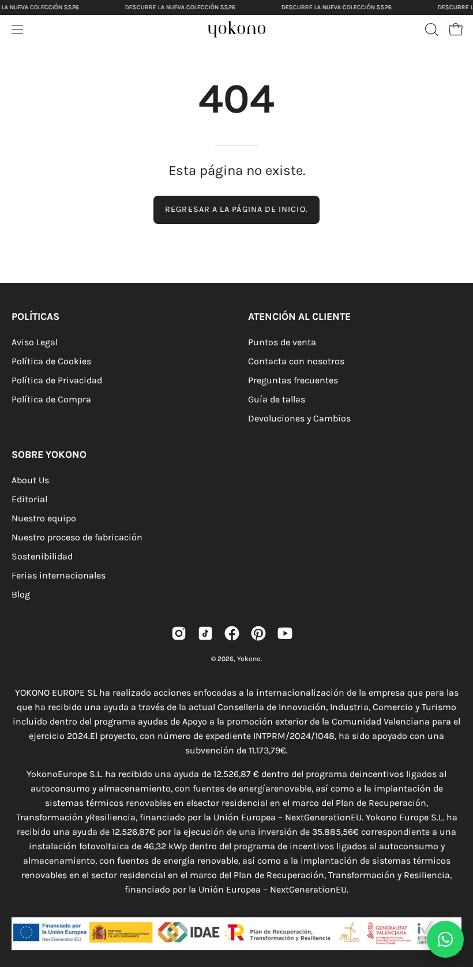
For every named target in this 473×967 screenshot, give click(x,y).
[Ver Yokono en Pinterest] (258, 633)
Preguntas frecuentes (293, 380)
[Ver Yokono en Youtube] (285, 633)
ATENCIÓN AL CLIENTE (299, 316)
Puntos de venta (282, 342)
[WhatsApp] (445, 939)
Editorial (29, 499)
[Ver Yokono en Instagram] (178, 633)
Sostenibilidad (42, 556)
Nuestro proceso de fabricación (77, 537)
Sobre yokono (49, 454)
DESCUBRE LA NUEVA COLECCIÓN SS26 (180, 7)
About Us (30, 480)
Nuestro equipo (44, 518)
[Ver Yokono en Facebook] (232, 633)
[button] (430, 29)
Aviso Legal (35, 342)
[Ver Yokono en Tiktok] (205, 633)
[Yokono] (248, 32)
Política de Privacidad (57, 380)
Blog (21, 594)
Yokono (249, 659)
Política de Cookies (51, 361)
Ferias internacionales (59, 575)
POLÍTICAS (35, 316)
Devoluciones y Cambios (299, 418)
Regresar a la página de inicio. (236, 209)
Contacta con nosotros (296, 361)
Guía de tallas (276, 399)
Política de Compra (51, 399)
